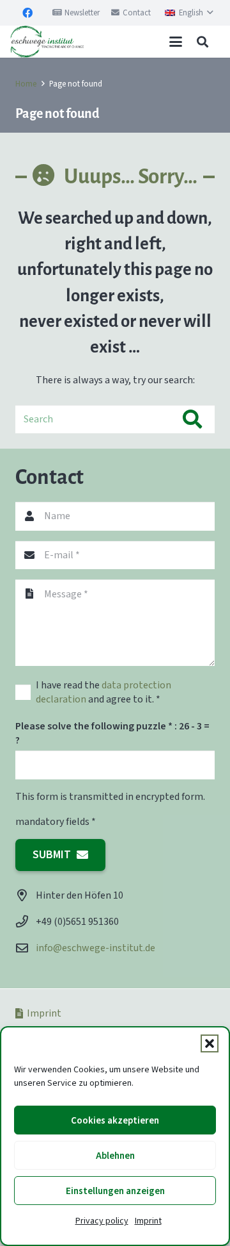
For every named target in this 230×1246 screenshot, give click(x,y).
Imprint (148, 1221)
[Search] (192, 419)
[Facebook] (27, 13)
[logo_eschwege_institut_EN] (47, 42)
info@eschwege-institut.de (95, 947)
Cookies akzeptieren (115, 1120)
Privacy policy (101, 1221)
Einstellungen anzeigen (115, 1190)
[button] (209, 1043)
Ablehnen (115, 1155)
